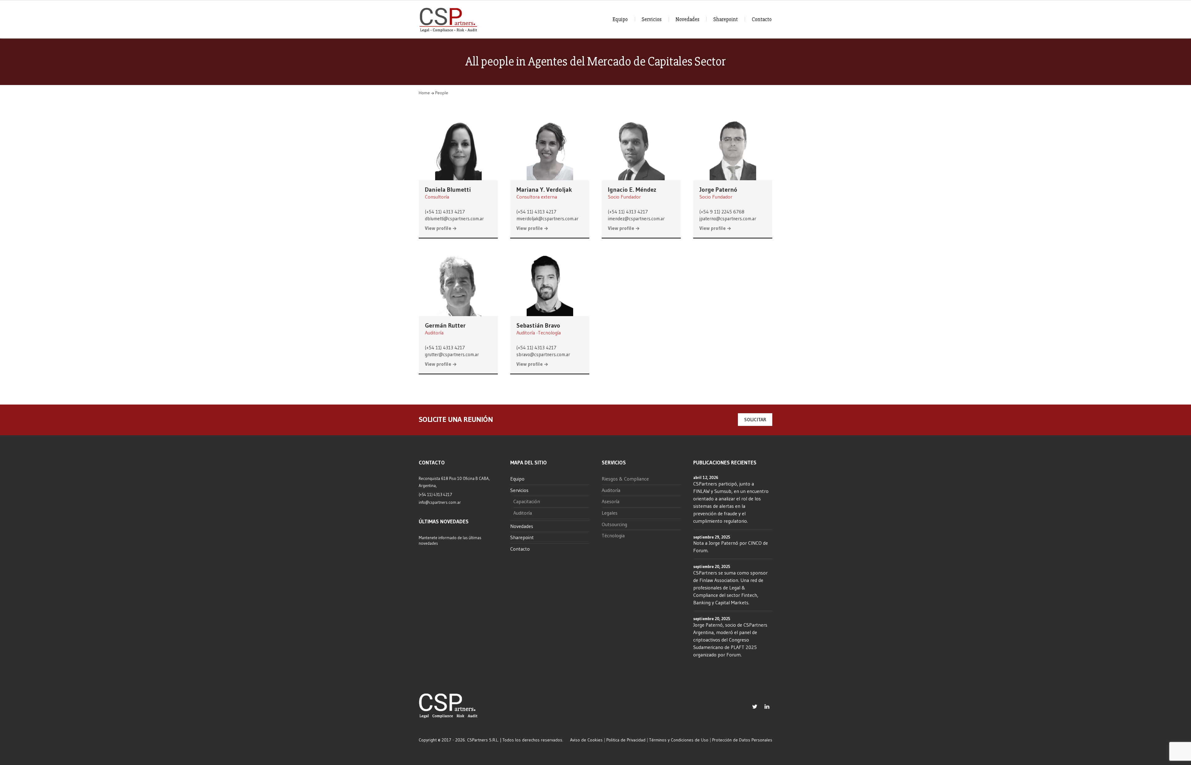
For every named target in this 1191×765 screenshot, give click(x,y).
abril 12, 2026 (705, 477)
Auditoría (522, 513)
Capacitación (526, 501)
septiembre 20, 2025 (711, 566)
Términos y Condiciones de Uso (678, 740)
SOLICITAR (755, 419)
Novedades (687, 19)
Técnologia (613, 535)
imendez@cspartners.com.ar (636, 218)
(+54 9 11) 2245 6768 (721, 212)
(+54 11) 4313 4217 (445, 212)
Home (424, 93)
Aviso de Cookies (586, 740)
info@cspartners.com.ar (440, 502)
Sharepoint (725, 19)
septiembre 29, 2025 (711, 537)
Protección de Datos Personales (742, 740)
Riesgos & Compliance (625, 479)
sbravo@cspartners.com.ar (543, 354)
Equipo (620, 19)
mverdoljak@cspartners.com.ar (547, 218)
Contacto (762, 19)
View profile (438, 228)
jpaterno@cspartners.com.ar (727, 218)
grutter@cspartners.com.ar (452, 354)
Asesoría (610, 501)
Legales (610, 513)
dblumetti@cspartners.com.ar (454, 218)
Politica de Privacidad (625, 740)
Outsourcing (614, 524)
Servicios (652, 19)
